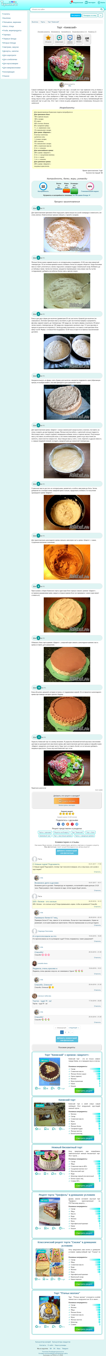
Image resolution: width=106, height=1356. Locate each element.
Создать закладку (68, 801)
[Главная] (9, 3)
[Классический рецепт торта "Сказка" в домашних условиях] (50, 1262)
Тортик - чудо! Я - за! (42, 1000)
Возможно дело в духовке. (47, 882)
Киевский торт (67, 1099)
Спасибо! (39, 952)
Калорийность (66, 32)
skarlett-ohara (42, 963)
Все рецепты (76, 15)
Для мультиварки (10, 63)
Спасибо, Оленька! (43, 984)
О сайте (50, 1345)
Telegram (65, 1348)
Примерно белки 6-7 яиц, (46, 917)
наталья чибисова (44, 996)
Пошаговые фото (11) (79, 32)
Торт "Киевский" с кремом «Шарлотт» (67, 1054)
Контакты (42, 1345)
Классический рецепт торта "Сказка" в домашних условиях (67, 1243)
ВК (51, 1348)
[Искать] (101, 9)
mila (41, 878)
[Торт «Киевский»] (67, 63)
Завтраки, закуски (11, 47)
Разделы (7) (92, 32)
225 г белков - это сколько (45, 901)
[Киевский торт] (49, 1114)
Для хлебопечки (10, 59)
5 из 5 (73, 814)
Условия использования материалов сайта (53, 1353)
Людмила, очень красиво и (45, 968)
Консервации (8, 71)
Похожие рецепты (44, 32)
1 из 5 (60, 814)
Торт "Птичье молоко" (67, 1293)
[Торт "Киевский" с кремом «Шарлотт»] (49, 1071)
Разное (6, 75)
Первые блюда (9, 38)
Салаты (6, 13)
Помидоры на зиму (89, 15)
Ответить (97, 872)
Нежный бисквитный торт (67, 1147)
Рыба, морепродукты (12, 30)
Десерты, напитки (11, 51)
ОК (54, 1348)
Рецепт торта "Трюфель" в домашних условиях (67, 1194)
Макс (59, 1348)
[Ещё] (100, 15)
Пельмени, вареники (12, 22)
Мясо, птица (8, 26)
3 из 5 (67, 814)
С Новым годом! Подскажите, (46, 864)
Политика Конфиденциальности (53, 1351)
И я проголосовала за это (44, 936)
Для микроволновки (11, 67)
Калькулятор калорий (43, 1342)
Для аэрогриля (9, 55)
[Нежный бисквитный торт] (49, 1160)
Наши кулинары (60, 1345)
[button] (79, 41)
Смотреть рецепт (84, 1090)
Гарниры (7, 34)
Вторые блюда (9, 42)
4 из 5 (70, 814)
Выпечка (7, 18)
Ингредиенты (55, 32)
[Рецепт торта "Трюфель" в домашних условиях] (49, 1211)
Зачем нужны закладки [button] (66, 805)
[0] (71, 40)
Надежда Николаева (45, 931)
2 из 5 (63, 814)
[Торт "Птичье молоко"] (49, 1310)
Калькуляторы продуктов (61, 1342)
